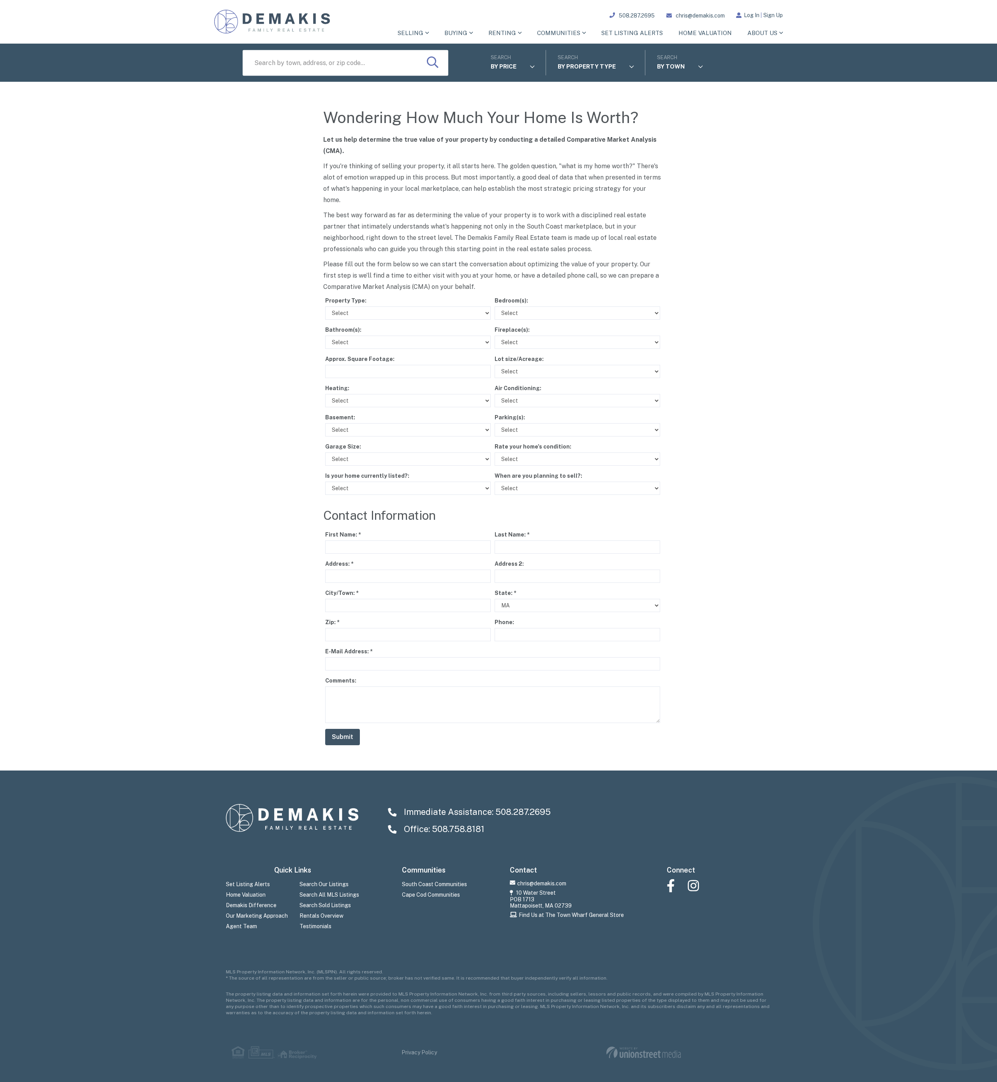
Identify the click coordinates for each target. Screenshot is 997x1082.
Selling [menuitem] (410, 33)
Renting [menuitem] (502, 33)
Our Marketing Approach (257, 916)
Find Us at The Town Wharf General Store (571, 915)
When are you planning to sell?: (538, 476)
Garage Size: (343, 446)
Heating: (337, 388)
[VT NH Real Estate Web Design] (643, 1053)
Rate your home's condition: (533, 446)
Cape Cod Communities (431, 895)
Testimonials (315, 926)
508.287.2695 (637, 15)
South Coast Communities (434, 884)
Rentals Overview (321, 916)
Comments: (340, 680)
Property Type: (345, 300)
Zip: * (332, 622)
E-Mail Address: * (349, 651)
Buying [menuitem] (455, 33)
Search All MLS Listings (329, 895)
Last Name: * (512, 534)
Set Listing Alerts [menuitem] (632, 33)
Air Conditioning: (518, 388)
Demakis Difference (251, 905)
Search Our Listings (324, 884)
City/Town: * (342, 593)
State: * (505, 593)
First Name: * (343, 534)
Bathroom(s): (343, 330)
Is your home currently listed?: (367, 476)
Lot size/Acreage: (519, 359)
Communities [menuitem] (558, 33)
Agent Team (241, 926)
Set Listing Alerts (248, 884)
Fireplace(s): (512, 330)
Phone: (504, 622)
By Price (503, 66)
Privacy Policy (419, 1052)
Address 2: (509, 564)
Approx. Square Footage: (360, 359)
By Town (671, 66)
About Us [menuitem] (762, 33)
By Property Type (587, 66)
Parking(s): (510, 417)
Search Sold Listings (325, 905)
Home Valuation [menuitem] (705, 33)
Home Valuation (246, 895)
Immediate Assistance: (476, 812)
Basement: (340, 417)
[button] (432, 63)
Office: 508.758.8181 (443, 829)
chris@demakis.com (700, 15)
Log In (751, 15)
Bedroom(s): (511, 300)
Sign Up (773, 15)
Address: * (339, 564)
